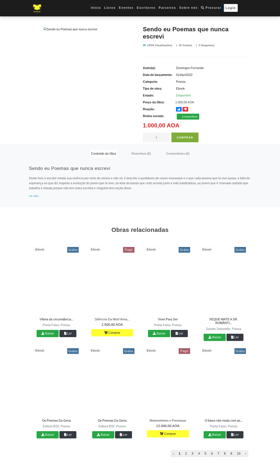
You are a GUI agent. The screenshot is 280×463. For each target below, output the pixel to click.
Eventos (126, 7)
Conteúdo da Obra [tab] (103, 153)
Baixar (49, 333)
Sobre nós (188, 7)
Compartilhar (189, 116)
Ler (69, 333)
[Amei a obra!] (179, 109)
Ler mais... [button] (35, 196)
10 (238, 453)
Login (231, 8)
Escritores (146, 7)
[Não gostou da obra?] (185, 109)
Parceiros (167, 7)
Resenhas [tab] (141, 153)
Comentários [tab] (177, 153)
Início (96, 7)
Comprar (185, 137)
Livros (110, 7)
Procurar (212, 7)
